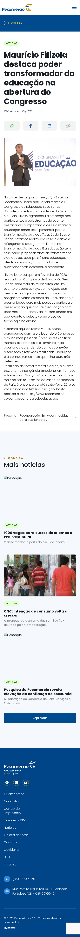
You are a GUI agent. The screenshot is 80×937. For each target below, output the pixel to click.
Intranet (10, 864)
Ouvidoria (11, 849)
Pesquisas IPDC (15, 820)
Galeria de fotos (16, 835)
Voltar (16, 23)
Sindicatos (12, 801)
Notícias (10, 827)
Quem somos (14, 794)
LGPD (7, 857)
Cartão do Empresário (12, 810)
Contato (10, 842)
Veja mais (40, 718)
